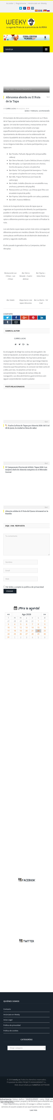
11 (15, 627)
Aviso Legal (7, 1020)
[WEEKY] (26, 23)
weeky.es (16, 1079)
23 (45, 631)
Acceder (10, 3)
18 (15, 631)
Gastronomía (44, 111)
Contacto (7, 1009)
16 (45, 627)
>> (44, 614)
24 (8, 634)
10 (8, 627)
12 (21, 627)
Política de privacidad (12, 1025)
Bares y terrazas (31, 111)
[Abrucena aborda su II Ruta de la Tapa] (26, 75)
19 (21, 631)
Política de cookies (10, 1030)
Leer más (33, 1110)
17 (8, 631)
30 (26, 621)
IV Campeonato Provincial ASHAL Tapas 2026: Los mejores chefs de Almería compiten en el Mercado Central (26, 469)
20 (26, 631)
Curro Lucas (11, 109)
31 (32, 621)
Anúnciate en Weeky (37, 3)
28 (15, 621)
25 (15, 634)
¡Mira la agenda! (28, 608)
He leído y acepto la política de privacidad (25, 587)
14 (32, 627)
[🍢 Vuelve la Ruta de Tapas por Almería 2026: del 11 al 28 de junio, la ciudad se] (26, 408)
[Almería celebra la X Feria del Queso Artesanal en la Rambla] (26, 493)
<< (8, 614)
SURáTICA (36, 1085)
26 (21, 634)
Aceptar (23, 1110)
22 (38, 631)
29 (21, 621)
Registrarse (21, 3)
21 (32, 631)
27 (8, 621)
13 (26, 627)
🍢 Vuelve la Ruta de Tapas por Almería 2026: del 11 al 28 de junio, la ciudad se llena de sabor (27, 426)
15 (38, 627)
